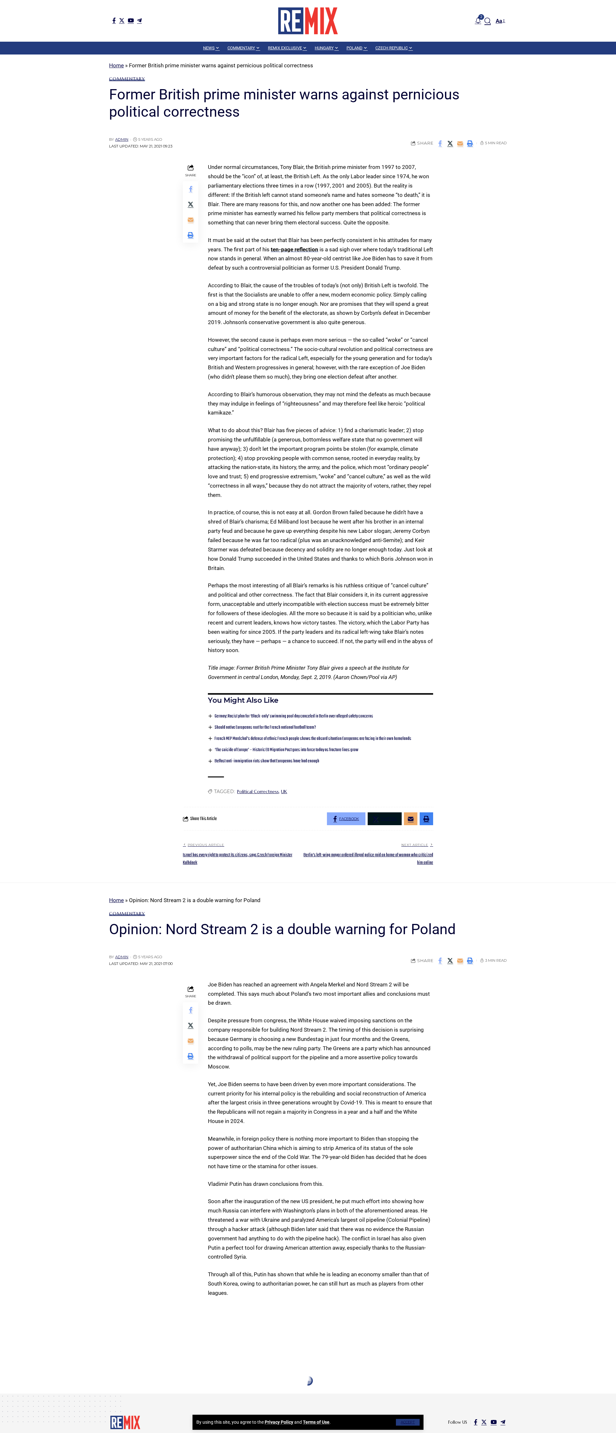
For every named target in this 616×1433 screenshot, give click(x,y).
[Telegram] (139, 20)
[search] (487, 20)
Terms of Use (316, 1422)
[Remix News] (308, 21)
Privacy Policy (279, 1422)
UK (284, 791)
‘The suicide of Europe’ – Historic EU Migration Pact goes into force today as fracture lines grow (286, 750)
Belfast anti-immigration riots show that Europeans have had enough (267, 761)
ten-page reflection (294, 249)
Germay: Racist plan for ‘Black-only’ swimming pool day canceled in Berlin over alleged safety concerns (294, 716)
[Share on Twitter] (450, 143)
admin (121, 139)
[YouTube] (130, 20)
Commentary (127, 79)
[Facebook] (114, 20)
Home (116, 65)
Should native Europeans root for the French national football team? (265, 727)
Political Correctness (258, 791)
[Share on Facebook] (440, 143)
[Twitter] (121, 20)
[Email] (460, 143)
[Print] (470, 143)
